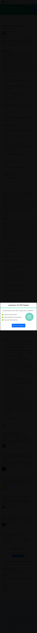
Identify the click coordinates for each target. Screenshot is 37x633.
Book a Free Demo (18, 325)
